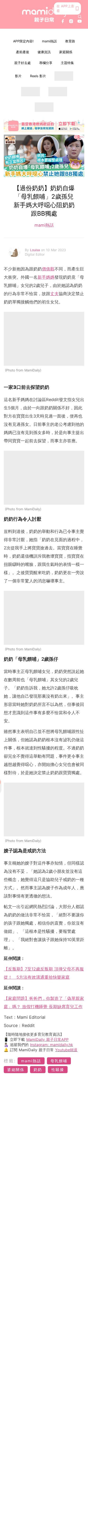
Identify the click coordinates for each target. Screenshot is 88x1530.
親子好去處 (22, 63)
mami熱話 (49, 41)
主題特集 (67, 63)
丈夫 (54, 293)
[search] (80, 17)
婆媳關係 (15, 1069)
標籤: (10, 1060)
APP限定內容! (23, 41)
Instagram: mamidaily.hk (51, 1044)
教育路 (70, 41)
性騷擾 (57, 1069)
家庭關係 (65, 52)
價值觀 (48, 268)
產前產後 (22, 52)
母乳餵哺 (58, 1061)
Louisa (35, 250)
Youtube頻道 (66, 1049)
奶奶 (38, 1069)
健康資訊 (44, 52)
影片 (18, 76)
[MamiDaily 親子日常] (44, 14)
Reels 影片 (38, 76)
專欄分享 (45, 63)
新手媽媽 (46, 277)
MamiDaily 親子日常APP (47, 1039)
